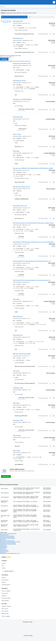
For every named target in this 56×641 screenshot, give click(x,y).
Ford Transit (16, 371)
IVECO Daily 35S (5, 492)
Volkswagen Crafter (18, 387)
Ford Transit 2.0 (4, 505)
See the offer (6, 476)
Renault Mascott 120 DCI (19, 80)
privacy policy (18, 61)
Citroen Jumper (17, 134)
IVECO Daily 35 (4, 488)
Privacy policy (5, 593)
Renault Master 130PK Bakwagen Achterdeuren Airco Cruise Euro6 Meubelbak (33, 242)
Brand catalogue (5, 600)
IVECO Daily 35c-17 (18, 316)
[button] (54, 2)
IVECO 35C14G (17, 435)
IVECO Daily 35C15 (18, 21)
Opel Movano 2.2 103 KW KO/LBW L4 (22, 99)
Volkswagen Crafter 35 (5, 516)
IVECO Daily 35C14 (18, 117)
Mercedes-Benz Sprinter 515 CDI (21, 186)
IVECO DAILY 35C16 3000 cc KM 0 (22, 63)
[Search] (54, 6)
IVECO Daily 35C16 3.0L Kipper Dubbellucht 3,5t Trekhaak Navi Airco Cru (32, 261)
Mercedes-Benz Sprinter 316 (4, 511)
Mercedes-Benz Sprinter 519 (4, 501)
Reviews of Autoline (6, 598)
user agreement (26, 61)
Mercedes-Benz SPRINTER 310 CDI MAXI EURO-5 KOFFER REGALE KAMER (33, 168)
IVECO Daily (16, 151)
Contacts (4, 568)
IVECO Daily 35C (5, 497)
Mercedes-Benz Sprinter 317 (4, 525)
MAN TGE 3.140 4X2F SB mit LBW (21, 353)
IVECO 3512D (16, 450)
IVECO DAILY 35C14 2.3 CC (20, 205)
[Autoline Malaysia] (9, 2)
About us (4, 563)
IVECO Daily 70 (4, 529)
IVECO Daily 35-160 (18, 38)
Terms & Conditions (6, 591)
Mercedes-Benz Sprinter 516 (4, 521)
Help (3, 565)
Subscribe (4, 59)
